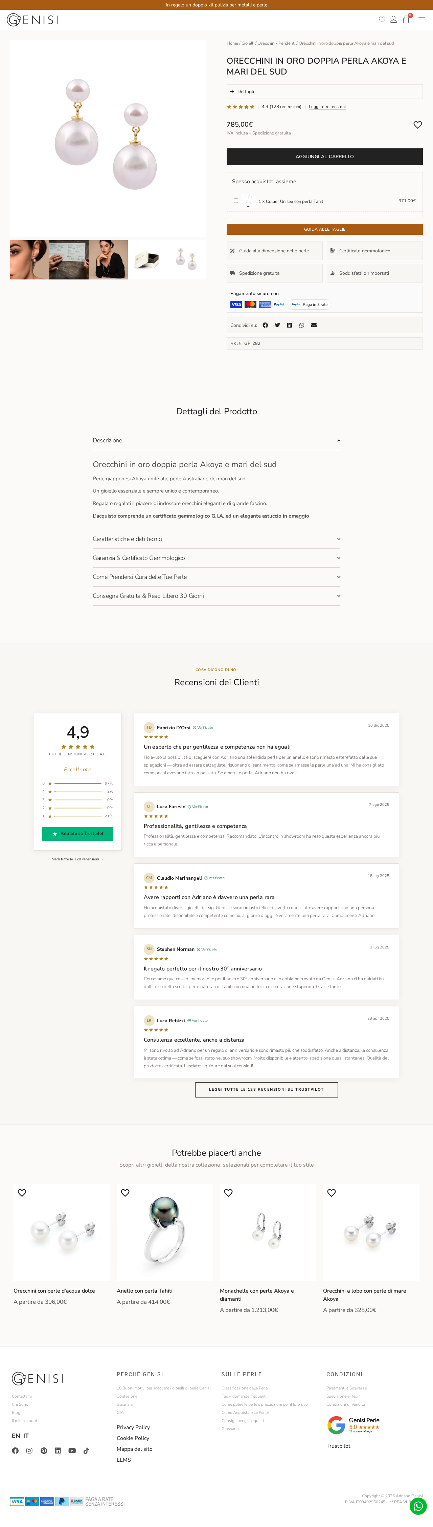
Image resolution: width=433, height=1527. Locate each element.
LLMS (124, 1460)
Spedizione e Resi (342, 1396)
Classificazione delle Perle (245, 1388)
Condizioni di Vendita (345, 1404)
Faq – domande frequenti (244, 1396)
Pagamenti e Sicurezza (346, 1388)
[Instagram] (29, 1450)
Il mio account (24, 1420)
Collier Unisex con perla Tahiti (295, 201)
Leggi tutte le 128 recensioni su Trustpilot (266, 1089)
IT (26, 1436)
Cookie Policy (133, 1438)
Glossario (230, 1428)
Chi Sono (20, 1404)
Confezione (127, 1396)
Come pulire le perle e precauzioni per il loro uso (265, 1404)
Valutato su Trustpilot (82, 834)
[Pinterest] (43, 1450)
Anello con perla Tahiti (145, 1291)
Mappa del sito (135, 1449)
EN (16, 1436)
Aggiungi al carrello (325, 156)
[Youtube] (72, 1450)
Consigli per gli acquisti (243, 1420)
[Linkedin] (57, 1450)
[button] (265, 325)
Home (232, 43)
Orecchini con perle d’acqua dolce (54, 1291)
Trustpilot (338, 1446)
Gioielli (248, 43)
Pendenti (286, 43)
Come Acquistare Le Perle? (245, 1412)
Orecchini (266, 43)
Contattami (22, 1396)
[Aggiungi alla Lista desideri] (418, 125)
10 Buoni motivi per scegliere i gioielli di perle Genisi (164, 1388)
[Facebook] (15, 1450)
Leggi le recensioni (327, 106)
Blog (16, 1412)
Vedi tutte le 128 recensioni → (78, 859)
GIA (120, 1412)
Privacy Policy (133, 1427)
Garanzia (125, 1404)
